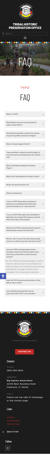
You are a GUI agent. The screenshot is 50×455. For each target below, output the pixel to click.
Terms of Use (13, 424)
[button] (3, 276)
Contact (10, 417)
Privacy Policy (13, 420)
